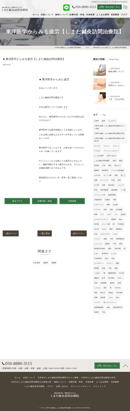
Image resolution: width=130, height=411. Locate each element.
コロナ (109, 214)
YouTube (117, 288)
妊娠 (108, 307)
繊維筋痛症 (112, 273)
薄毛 (109, 165)
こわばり (97, 273)
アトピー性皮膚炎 (117, 170)
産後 (95, 214)
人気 (103, 165)
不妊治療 (119, 293)
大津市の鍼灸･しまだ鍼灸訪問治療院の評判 (109, 133)
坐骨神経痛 (104, 190)
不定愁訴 (121, 224)
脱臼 (105, 288)
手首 (109, 268)
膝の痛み (111, 185)
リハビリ (97, 302)
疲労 (106, 258)
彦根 (103, 268)
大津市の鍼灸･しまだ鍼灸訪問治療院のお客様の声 (109, 139)
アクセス (97, 151)
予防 (114, 200)
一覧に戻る (44, 233)
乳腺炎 (107, 200)
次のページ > (79, 233)
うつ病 (123, 190)
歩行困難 (119, 209)
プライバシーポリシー (111, 151)
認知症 (123, 214)
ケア (101, 214)
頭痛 (95, 180)
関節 (117, 263)
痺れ (117, 297)
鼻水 (103, 278)
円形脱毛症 (98, 200)
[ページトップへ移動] (125, 365)
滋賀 (114, 161)
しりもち (97, 288)
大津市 (96, 121)
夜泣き (102, 293)
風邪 (116, 268)
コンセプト (112, 121)
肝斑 (120, 244)
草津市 (96, 312)
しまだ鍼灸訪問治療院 (102, 161)
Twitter (104, 229)
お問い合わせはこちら (109, 7)
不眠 (112, 180)
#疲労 (45, 263)
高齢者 (96, 278)
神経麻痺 (114, 190)
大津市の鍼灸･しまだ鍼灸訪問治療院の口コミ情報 (109, 127)
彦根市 (112, 283)
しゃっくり (98, 244)
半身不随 (118, 248)
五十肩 (96, 185)
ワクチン (110, 263)
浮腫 (95, 297)
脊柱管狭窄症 (117, 307)
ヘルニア (121, 185)
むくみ (113, 253)
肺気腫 (96, 268)
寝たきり (118, 165)
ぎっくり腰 (107, 175)
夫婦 (95, 283)
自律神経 (103, 283)
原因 (116, 175)
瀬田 (109, 248)
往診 (112, 258)
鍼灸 (103, 121)
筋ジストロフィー (110, 302)
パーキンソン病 (99, 195)
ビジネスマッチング (101, 219)
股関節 (113, 219)
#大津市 (36, 263)
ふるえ (110, 297)
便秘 (105, 239)
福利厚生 (105, 170)
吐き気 (121, 273)
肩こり (123, 175)
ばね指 (115, 204)
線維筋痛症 (112, 195)
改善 (119, 180)
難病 (111, 229)
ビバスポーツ (98, 263)
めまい (120, 278)
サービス (97, 146)
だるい (96, 253)
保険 (108, 204)
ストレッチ (104, 180)
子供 (114, 244)
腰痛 (120, 161)
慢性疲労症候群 (99, 248)
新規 (95, 293)
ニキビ (115, 234)
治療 (103, 185)
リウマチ (97, 209)
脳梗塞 (96, 170)
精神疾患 (119, 229)
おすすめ (97, 175)
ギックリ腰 (106, 224)
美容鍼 (96, 165)
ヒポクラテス (105, 234)
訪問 (119, 283)
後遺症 (107, 244)
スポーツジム (98, 204)
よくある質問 (98, 156)
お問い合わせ (111, 156)
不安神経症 (98, 258)
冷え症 (96, 229)
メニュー (107, 146)
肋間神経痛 (120, 239)
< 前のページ (11, 233)
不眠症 (110, 293)
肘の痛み (111, 278)
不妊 (95, 234)
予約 (103, 312)
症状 (95, 190)
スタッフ (116, 146)
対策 (105, 209)
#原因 (53, 263)
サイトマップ (99, 386)
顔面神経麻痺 (98, 307)
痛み (120, 219)
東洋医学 (105, 253)
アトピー (97, 239)
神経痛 (102, 297)
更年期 (96, 224)
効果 (111, 209)
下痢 (111, 239)
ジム (116, 214)
